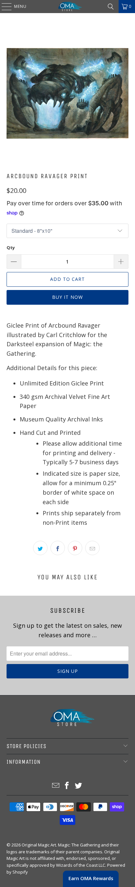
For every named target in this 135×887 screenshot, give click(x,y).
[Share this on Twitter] (40, 548)
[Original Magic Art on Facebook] (67, 786)
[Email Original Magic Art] (56, 786)
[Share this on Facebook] (57, 548)
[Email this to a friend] (92, 548)
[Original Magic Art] (67, 6)
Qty (11, 247)
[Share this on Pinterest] (75, 548)
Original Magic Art (39, 845)
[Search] (111, 6)
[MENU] (3, 6)
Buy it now (67, 297)
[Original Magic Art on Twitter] (79, 786)
